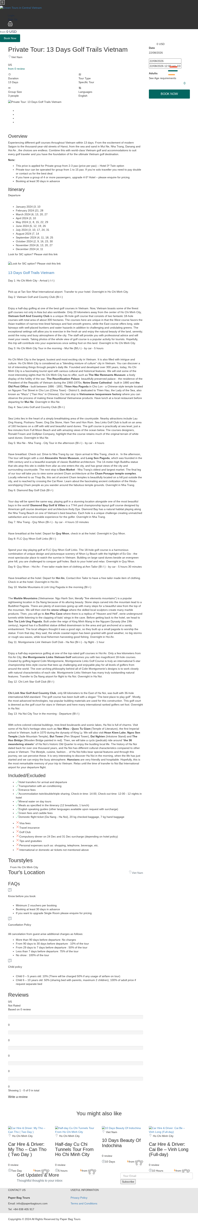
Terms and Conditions (84, 1203)
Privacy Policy (79, 1197)
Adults (153, 73)
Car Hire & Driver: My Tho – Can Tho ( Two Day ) (27, 1149)
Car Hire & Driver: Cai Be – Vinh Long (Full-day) (168, 1149)
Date (152, 47)
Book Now (10, 38)
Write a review (18, 1096)
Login (11, 15)
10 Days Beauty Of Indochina (121, 1143)
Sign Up (12, 19)
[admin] (45, 1172)
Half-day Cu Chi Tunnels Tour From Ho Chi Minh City (74, 1149)
